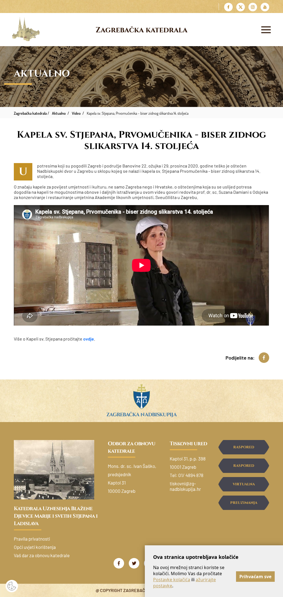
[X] (240, 7)
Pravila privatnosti (32, 538)
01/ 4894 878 (190, 475)
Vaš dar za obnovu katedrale (42, 555)
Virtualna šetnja (244, 486)
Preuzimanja (243, 502)
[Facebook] (228, 7)
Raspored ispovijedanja (243, 468)
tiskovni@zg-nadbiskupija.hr (185, 486)
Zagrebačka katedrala (141, 30)
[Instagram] (252, 7)
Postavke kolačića (171, 580)
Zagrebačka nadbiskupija (141, 414)
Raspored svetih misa (244, 449)
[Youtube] (265, 7)
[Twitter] (134, 563)
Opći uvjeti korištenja (35, 547)
